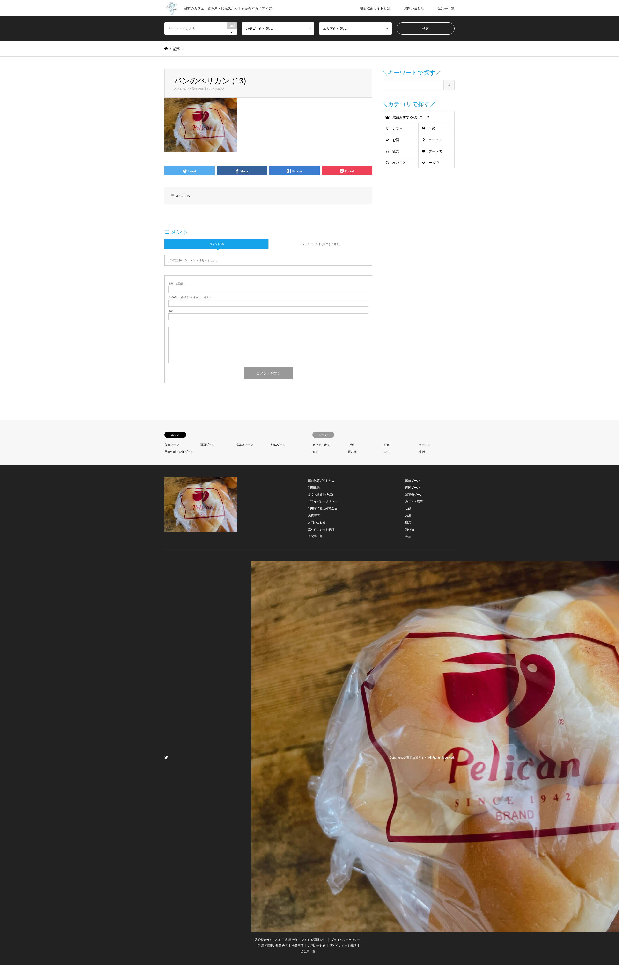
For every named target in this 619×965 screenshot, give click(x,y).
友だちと (399, 162)
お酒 (395, 140)
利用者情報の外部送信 (322, 508)
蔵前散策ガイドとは (375, 8)
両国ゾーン (207, 445)
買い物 (352, 452)
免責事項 (314, 515)
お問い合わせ (414, 8)
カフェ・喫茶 (321, 445)
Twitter (166, 757)
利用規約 (314, 488)
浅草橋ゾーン (244, 445)
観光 (395, 151)
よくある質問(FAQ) (320, 495)
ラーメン (435, 140)
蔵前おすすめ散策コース (411, 117)
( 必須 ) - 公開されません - (189, 297)
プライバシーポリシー (322, 501)
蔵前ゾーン (171, 445)
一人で (434, 162)
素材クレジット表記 (321, 529)
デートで (435, 151)
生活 (422, 452)
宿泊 (386, 452)
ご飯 (432, 128)
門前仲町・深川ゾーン (178, 452)
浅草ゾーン (278, 445)
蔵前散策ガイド (416, 758)
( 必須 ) (176, 283)
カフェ (397, 128)
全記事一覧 (446, 8)
